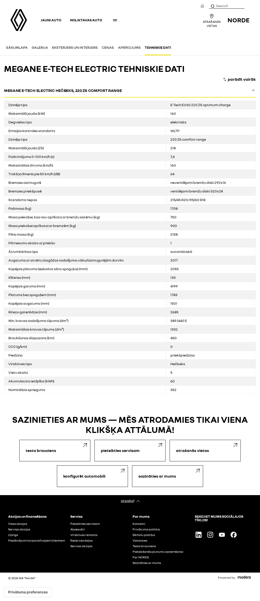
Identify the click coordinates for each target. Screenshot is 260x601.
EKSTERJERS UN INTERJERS (75, 47)
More (115, 20)
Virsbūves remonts (84, 535)
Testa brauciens (144, 546)
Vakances (140, 540)
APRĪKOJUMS (129, 47)
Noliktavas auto (86, 20)
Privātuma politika (146, 529)
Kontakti (139, 523)
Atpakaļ (127, 500)
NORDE (239, 20)
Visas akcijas (17, 523)
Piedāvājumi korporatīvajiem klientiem (36, 540)
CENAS (108, 47)
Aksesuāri (77, 529)
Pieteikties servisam (85, 523)
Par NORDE (141, 557)
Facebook (233, 535)
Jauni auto (51, 20)
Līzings (13, 535)
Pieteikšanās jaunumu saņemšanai (158, 551)
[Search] (212, 6)
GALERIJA (40, 47)
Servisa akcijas (19, 529)
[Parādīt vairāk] (239, 79)
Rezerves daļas (81, 540)
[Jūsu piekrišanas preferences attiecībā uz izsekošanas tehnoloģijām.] (28, 592)
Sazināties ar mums (147, 562)
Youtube (222, 535)
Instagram (210, 535)
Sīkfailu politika (144, 535)
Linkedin (198, 535)
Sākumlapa (17, 47)
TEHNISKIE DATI (158, 47)
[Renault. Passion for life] (18, 20)
